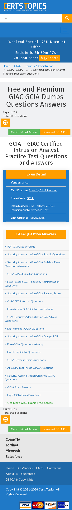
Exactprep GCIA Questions (24, 352)
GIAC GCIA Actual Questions (25, 301)
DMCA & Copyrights (19, 479)
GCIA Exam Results (19, 387)
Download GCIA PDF (55, 132)
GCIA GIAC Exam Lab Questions (27, 273)
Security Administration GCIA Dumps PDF (32, 336)
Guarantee (28, 473)
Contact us (54, 468)
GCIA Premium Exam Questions (26, 359)
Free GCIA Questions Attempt (26, 344)
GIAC (17, 65)
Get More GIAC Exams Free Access (30, 402)
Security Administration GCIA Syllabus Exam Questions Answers (32, 264)
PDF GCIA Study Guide (21, 246)
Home (6, 65)
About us (12, 473)
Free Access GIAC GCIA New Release (30, 309)
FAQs (40, 468)
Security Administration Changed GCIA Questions (30, 377)
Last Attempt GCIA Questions (26, 328)
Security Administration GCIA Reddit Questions (36, 254)
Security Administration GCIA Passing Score (34, 293)
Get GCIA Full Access (24, 132)
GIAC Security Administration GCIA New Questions (31, 318)
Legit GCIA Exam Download (24, 395)
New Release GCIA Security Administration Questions (32, 283)
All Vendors (25, 468)
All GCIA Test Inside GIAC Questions (30, 367)
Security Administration (39, 65)
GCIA (30, 198)
